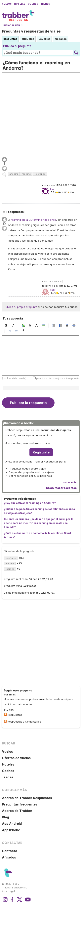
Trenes (45, 4)
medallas (61, 38)
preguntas (10, 38)
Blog (5, 817)
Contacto (9, 851)
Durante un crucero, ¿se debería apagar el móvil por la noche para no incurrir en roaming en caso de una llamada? (38, 523)
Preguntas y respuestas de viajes (31, 31)
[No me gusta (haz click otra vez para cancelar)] (4, 168)
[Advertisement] (41, 113)
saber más (69, 482)
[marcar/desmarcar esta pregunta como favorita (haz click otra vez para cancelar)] (4, 174)
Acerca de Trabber (17, 811)
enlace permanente (51, 281)
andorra (14, 174)
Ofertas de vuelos (16, 758)
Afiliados (9, 857)
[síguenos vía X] (19, 901)
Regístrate (41, 452)
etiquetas (27, 38)
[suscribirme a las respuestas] (5, 714)
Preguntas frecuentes (19, 804)
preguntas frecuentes (61, 487)
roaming (26, 174)
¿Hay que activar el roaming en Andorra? (30, 502)
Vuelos (7, 4)
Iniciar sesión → (13, 25)
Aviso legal (8, 891)
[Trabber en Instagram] (5, 901)
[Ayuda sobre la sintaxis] (24, 331)
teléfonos (40, 174)
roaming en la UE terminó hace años (33, 219)
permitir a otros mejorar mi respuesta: (58, 378)
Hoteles (19, 4)
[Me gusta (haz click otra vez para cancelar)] (4, 159)
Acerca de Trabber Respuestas (27, 798)
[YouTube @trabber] (27, 901)
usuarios (44, 38)
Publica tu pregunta (17, 46)
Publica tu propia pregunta (20, 306)
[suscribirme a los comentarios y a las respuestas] (5, 721)
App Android (12, 824)
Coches (33, 4)
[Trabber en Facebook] (12, 901)
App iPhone (11, 830)
